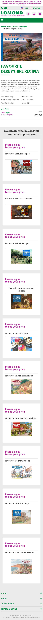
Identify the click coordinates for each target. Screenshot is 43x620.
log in (8, 113)
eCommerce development (11, 617)
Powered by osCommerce (32, 617)
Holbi (22, 617)
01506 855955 (2, 8)
